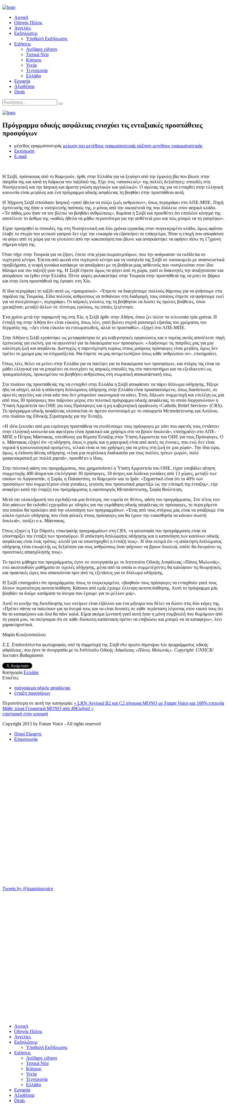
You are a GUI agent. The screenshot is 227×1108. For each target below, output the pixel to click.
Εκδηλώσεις (26, 33)
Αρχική (21, 17)
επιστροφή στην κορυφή (25, 713)
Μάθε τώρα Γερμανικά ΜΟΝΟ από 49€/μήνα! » (48, 708)
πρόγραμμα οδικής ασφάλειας (42, 687)
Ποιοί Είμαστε (28, 733)
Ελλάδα (33, 75)
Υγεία (31, 65)
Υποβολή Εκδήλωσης (46, 38)
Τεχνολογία (37, 70)
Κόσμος (33, 59)
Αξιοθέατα (24, 86)
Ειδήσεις (22, 43)
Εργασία (22, 81)
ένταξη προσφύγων (32, 693)
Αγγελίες (22, 27)
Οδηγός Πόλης (28, 22)
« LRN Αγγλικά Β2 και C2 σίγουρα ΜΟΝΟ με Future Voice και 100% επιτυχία (149, 703)
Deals (19, 91)
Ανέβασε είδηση (41, 49)
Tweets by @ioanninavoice (27, 888)
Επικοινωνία (26, 739)
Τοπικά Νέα (37, 54)
